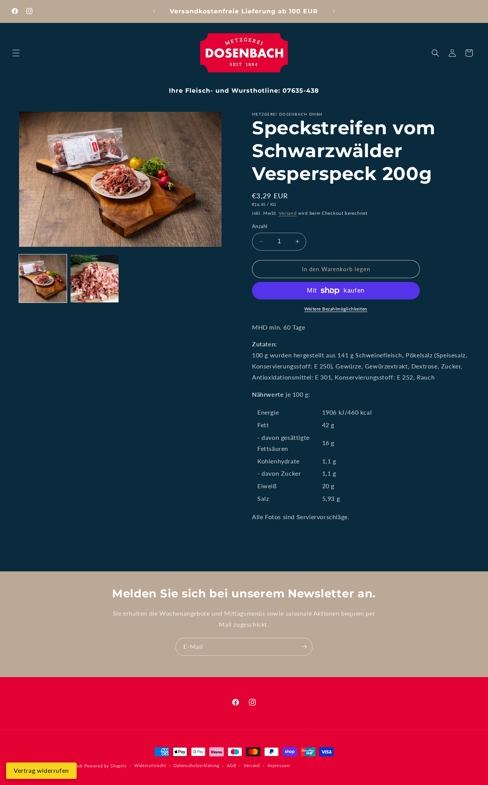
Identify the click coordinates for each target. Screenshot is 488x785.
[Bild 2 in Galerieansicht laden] (94, 278)
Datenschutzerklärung (196, 765)
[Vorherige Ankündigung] (154, 11)
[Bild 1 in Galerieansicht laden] (43, 278)
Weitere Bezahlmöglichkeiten (336, 309)
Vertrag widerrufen (41, 770)
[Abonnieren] (303, 647)
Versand (288, 213)
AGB (231, 765)
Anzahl (259, 226)
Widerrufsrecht (150, 765)
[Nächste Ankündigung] (334, 11)
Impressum (279, 765)
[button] (16, 53)
